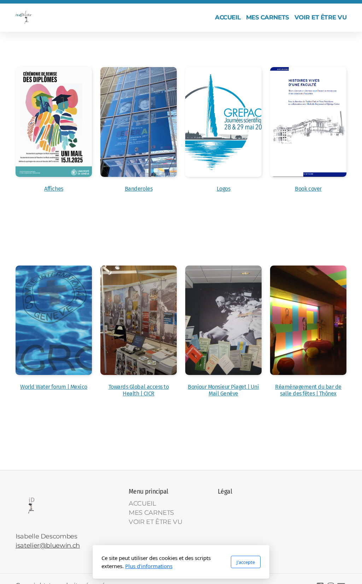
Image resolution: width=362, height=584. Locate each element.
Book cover (308, 188)
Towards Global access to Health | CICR (139, 390)
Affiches (53, 188)
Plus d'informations (149, 566)
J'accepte (246, 562)
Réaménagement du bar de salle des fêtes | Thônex (308, 390)
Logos (223, 188)
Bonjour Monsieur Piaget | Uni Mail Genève (223, 390)
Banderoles (138, 188)
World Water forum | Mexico (53, 386)
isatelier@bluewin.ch (48, 545)
